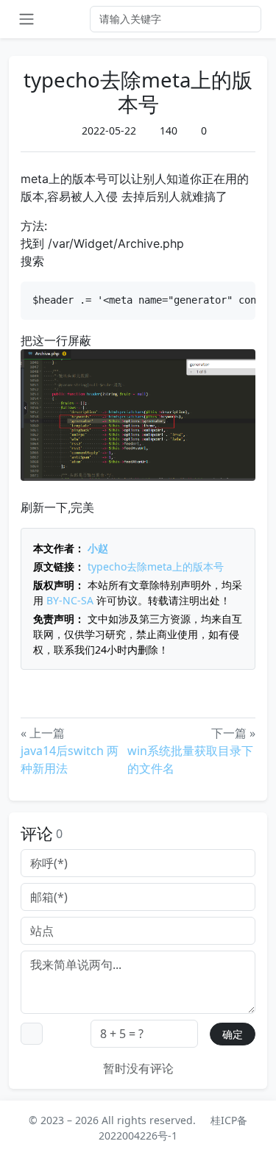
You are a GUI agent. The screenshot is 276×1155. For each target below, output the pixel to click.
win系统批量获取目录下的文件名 (190, 759)
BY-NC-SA (69, 600)
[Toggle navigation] (26, 19)
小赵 (98, 548)
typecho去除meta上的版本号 (156, 566)
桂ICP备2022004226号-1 (173, 1128)
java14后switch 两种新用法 (69, 759)
